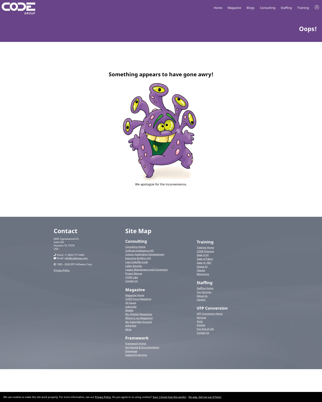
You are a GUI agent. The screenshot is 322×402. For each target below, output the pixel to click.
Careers (201, 299)
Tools (200, 321)
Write (128, 329)
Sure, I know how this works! (169, 397)
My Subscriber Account (138, 322)
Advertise (130, 325)
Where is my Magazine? (139, 318)
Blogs (251, 8)
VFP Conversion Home (210, 313)
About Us (202, 296)
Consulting (267, 8)
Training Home (205, 247)
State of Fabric (205, 259)
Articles (201, 325)
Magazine (234, 8)
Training (303, 8)
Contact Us (131, 281)
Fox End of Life (205, 329)
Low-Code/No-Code (136, 262)
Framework (137, 338)
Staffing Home (205, 288)
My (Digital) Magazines (138, 314)
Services (201, 317)
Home (218, 8)
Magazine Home (134, 295)
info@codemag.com (76, 258)
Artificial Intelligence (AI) (139, 250)
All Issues (130, 302)
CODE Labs (131, 277)
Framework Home (135, 343)
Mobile (129, 310)
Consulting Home (135, 246)
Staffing (286, 8)
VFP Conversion (212, 308)
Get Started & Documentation (142, 347)
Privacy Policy (62, 270)
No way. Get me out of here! (205, 397)
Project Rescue (133, 273)
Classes (201, 270)
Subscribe (131, 306)
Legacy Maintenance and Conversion (146, 269)
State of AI (203, 255)
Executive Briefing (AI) (138, 258)
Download (131, 351)
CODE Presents (205, 251)
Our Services (204, 292)
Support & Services (136, 355)
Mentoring (203, 274)
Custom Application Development (144, 254)
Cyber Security (133, 266)
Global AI (202, 266)
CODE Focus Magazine (138, 299)
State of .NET (204, 262)
